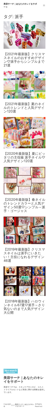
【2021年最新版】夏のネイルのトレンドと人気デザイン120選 (24, 107)
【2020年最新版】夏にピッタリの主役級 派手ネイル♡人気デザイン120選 (24, 157)
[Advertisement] (24, 341)
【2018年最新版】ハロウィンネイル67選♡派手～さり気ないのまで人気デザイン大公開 (24, 307)
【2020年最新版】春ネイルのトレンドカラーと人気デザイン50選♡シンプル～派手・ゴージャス (24, 205)
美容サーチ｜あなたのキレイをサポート (24, 379)
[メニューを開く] (44, 5)
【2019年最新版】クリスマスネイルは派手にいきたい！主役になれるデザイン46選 (24, 255)
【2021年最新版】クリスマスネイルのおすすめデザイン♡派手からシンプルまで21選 (24, 59)
